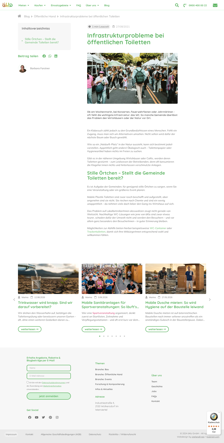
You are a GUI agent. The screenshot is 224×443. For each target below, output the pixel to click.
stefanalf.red (198, 436)
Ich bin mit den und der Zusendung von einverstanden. (48, 386)
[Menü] (219, 413)
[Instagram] (57, 417)
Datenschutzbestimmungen (54, 382)
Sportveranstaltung (103, 312)
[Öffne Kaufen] (45, 5)
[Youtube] (37, 417)
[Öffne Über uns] (98, 5)
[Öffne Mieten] (28, 5)
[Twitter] (43, 417)
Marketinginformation (52, 386)
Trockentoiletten (96, 231)
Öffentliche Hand (45, 16)
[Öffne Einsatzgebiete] (70, 5)
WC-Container (158, 228)
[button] (44, 56)
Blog (27, 16)
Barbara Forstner (40, 68)
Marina (25, 297)
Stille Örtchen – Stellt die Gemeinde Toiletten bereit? (42, 40)
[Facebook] (30, 417)
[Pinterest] (50, 417)
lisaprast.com (212, 436)
